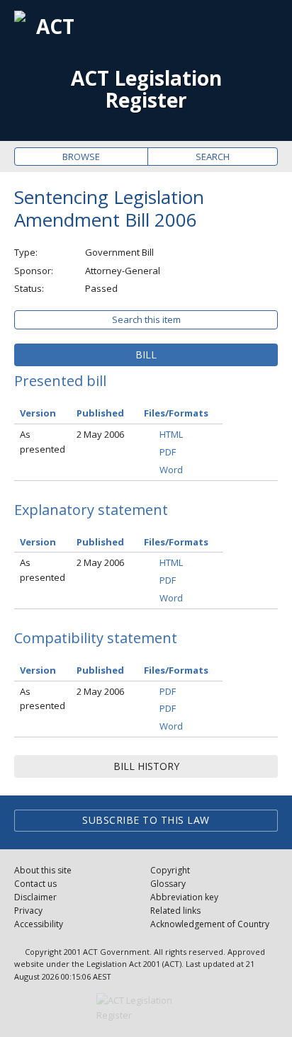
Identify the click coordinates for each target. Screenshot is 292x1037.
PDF (167, 452)
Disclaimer (35, 897)
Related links (175, 911)
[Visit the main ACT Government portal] (146, 1008)
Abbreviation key (184, 897)
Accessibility (38, 924)
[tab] (146, 355)
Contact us (35, 884)
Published (100, 413)
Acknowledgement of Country (209, 924)
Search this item (146, 319)
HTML (171, 434)
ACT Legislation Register (146, 89)
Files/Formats (176, 413)
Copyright (170, 870)
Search (213, 156)
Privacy (28, 911)
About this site (43, 870)
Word (171, 469)
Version (38, 413)
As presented (42, 441)
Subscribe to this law (146, 820)
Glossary (168, 884)
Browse (81, 156)
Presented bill (60, 380)
